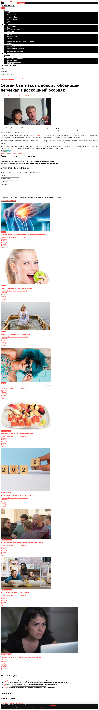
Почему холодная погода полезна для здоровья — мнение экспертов (34, 684)
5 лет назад (21, 337)
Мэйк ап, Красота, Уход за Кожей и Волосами (20, 41)
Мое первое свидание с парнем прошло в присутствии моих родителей (22, 542)
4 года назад (20, 291)
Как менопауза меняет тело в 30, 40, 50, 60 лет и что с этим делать (34, 687)
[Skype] (8, 151)
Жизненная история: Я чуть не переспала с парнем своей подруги (21, 657)
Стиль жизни (8, 33)
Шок (8, 23)
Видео (6, 53)
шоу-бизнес (23, 153)
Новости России (12, 18)
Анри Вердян (8, 681)
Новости (6, 11)
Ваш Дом (9, 35)
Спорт (9, 21)
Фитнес (9, 43)
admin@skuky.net (42, 708)
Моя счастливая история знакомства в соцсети (15, 592)
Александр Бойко (7, 291)
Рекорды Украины (12, 63)
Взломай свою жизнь (10, 65)
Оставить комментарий (42, 96)
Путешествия (11, 50)
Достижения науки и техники (16, 58)
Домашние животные (13, 29)
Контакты (19, 703)
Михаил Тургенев (7, 388)
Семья (6, 24)
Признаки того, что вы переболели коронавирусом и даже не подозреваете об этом (39, 682)
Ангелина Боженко (8, 96)
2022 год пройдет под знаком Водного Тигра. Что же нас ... (19, 495)
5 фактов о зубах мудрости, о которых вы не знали (16, 288)
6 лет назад (20, 545)
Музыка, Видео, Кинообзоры (15, 48)
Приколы (7, 55)
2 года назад (23, 237)
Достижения (8, 57)
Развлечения (8, 45)
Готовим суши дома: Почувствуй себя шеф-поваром (17, 433)
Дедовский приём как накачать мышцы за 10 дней (34, 681)
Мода (8, 40)
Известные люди (12, 60)
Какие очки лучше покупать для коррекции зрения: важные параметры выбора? (25, 386)
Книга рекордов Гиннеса (14, 62)
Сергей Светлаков (41, 135)
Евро (8, 12)
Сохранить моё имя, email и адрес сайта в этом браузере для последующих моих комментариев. (31, 198)
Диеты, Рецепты (12, 36)
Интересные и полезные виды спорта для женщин (29, 686)
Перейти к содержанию (7, 1)
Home (2, 68)
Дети (8, 28)
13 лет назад (22, 96)
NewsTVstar (53, 705)
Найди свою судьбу (6, 492)
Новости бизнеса (12, 14)
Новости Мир (11, 16)
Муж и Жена (10, 31)
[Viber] (4, 151)
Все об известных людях (14, 46)
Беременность (11, 26)
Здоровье (9, 38)
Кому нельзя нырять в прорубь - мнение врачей (15, 334)
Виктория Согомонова (9, 237)
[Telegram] (10, 151)
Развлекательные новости (15, 52)
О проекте (4, 703)
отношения (15, 153)
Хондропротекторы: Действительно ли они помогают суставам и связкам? (24, 234)
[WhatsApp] (6, 151)
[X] (1, 151)
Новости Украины (12, 19)
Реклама (11, 703)
